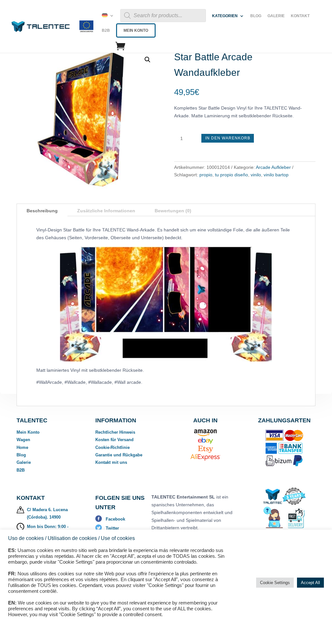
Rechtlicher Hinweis (115, 432)
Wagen (23, 439)
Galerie (276, 16)
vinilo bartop (276, 174)
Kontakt (300, 16)
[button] (147, 59)
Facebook (115, 519)
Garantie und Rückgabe (118, 454)
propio (205, 174)
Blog (255, 16)
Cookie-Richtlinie (112, 447)
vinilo (256, 174)
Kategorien (225, 16)
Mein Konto (136, 30)
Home (22, 447)
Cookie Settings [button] (275, 582)
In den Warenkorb (227, 138)
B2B (106, 30)
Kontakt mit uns (111, 462)
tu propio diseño (231, 174)
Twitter (112, 528)
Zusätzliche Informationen (106, 210)
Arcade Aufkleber (273, 167)
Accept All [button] (310, 582)
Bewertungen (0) (173, 210)
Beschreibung (42, 210)
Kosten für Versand (114, 439)
